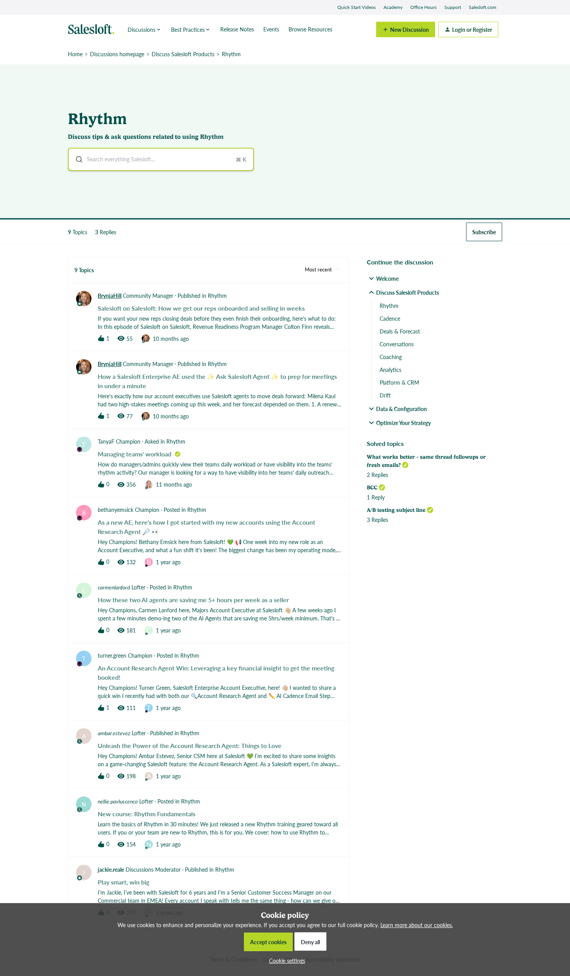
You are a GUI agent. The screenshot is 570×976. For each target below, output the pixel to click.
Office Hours (423, 7)
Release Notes (237, 29)
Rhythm (389, 305)
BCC (372, 487)
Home (75, 54)
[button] (285, 960)
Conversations (397, 344)
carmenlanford (114, 587)
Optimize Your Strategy (403, 423)
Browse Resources (310, 29)
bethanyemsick (115, 509)
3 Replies (377, 519)
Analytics (390, 369)
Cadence (390, 318)
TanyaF (106, 441)
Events (271, 29)
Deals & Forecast (400, 331)
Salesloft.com (482, 7)
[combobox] (161, 159)
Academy (392, 7)
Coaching (391, 357)
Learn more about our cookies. (416, 925)
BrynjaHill (109, 295)
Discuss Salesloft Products (183, 54)
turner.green (112, 655)
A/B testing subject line (396, 510)
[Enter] (76, 159)
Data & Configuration (401, 409)
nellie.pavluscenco (118, 801)
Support (452, 7)
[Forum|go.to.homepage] (93, 29)
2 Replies (377, 474)
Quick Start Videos (356, 7)
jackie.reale (111, 869)
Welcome (387, 278)
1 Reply (376, 497)
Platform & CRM (399, 382)
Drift (385, 395)
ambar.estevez (114, 733)
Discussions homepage (117, 54)
